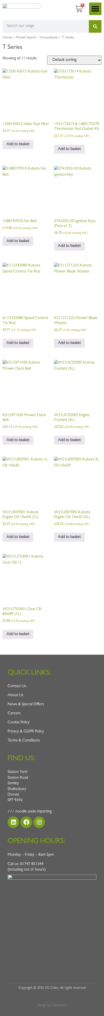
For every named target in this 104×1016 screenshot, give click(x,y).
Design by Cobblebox (52, 1005)
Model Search (26, 38)
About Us (15, 695)
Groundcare (49, 38)
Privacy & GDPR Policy (26, 732)
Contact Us (17, 686)
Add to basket (18, 144)
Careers (14, 714)
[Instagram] (39, 822)
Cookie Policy (19, 723)
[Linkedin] (13, 822)
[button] (95, 9)
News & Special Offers (26, 704)
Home (7, 38)
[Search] (95, 26)
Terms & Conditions (24, 741)
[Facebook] (26, 822)
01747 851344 (31, 864)
